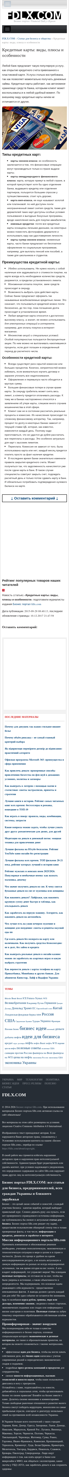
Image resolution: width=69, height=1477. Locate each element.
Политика (52, 1079)
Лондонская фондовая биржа (20, 1014)
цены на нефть (22, 1057)
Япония (8, 1029)
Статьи (7, 1087)
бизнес (16, 1029)
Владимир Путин (35, 1003)
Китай (57, 1007)
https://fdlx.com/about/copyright (18, 1148)
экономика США (56, 1057)
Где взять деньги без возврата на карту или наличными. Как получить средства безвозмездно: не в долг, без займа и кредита (33, 943)
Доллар (8, 1008)
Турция (36, 1021)
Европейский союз (44, 1008)
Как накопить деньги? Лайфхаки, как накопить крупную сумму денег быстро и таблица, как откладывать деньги (32, 902)
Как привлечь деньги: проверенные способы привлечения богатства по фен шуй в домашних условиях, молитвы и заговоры (32, 775)
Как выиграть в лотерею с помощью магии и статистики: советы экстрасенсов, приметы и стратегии (30, 790)
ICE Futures (28, 998)
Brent (14, 998)
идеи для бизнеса (41, 1036)
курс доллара (19, 1043)
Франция (55, 1021)
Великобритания (15, 1003)
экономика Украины (20, 1062)
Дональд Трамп (22, 1008)
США (10, 1020)
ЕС (34, 1008)
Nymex (38, 998)
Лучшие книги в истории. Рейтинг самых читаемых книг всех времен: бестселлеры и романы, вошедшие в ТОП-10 (34, 805)
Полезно (50, 1083)
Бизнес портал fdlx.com (27, 604)
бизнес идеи (33, 1027)
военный (50, 1029)
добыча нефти (13, 1037)
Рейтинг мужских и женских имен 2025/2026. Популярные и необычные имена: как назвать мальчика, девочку (31, 875)
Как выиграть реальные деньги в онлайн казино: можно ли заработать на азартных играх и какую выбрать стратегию (33, 958)
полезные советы (29, 1048)
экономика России (40, 1057)
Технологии (34, 1079)
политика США (48, 1048)
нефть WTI (51, 1043)
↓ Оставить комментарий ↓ (34, 498)
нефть (29, 1043)
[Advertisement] (34, 540)
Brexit (19, 998)
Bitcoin (8, 998)
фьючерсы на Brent (42, 1053)
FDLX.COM (14, 1094)
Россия (48, 1014)
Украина (45, 1021)
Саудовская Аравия (24, 1021)
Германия (50, 1003)
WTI (45, 998)
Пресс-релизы (31, 1083)
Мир (19, 1079)
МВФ (38, 1014)
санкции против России (18, 1053)
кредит (9, 1043)
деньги (59, 1029)
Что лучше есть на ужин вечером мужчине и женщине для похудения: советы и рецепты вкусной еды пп (34, 928)
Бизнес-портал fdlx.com (29, 1107)
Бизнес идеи (10, 1083)
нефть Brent (39, 1043)
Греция (59, 1003)
